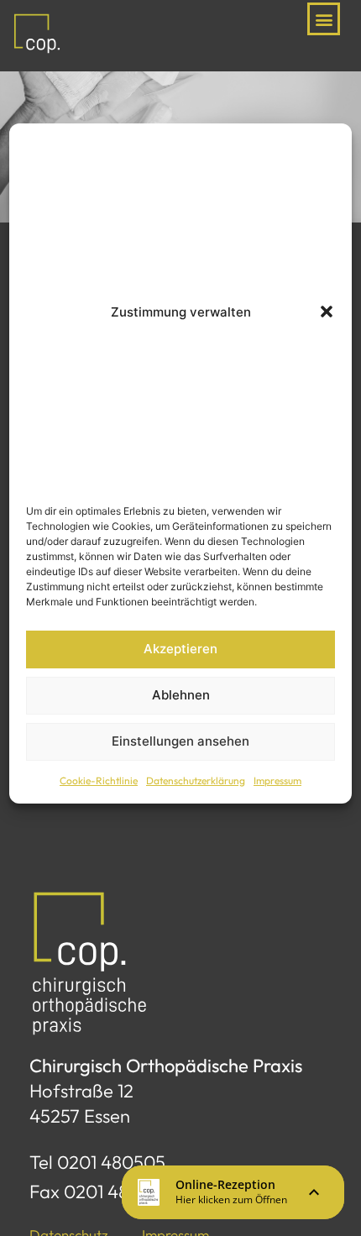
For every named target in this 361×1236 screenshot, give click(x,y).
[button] (326, 311)
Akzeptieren (180, 649)
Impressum (277, 780)
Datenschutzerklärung (195, 780)
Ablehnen (181, 695)
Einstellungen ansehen (180, 741)
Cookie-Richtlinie (99, 780)
